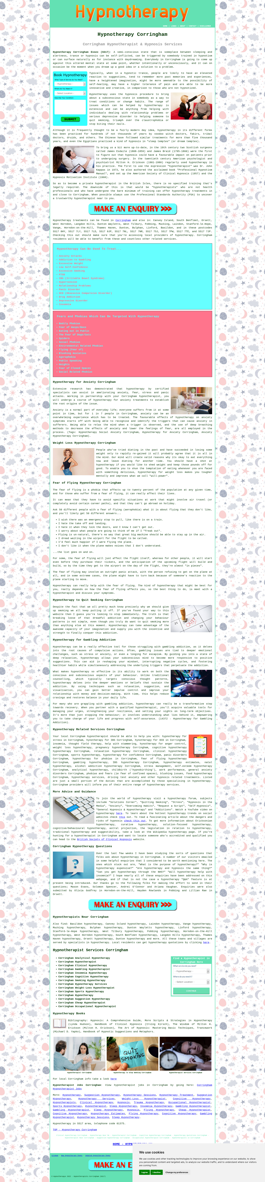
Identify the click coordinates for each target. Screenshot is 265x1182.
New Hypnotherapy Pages (71, 1156)
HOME (165, 26)
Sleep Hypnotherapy (123, 1106)
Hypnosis (123, 1102)
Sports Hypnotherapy (67, 1106)
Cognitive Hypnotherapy (192, 1098)
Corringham (123, 220)
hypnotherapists (164, 187)
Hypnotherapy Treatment (176, 1095)
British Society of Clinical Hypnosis (104, 839)
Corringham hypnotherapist (89, 736)
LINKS (173, 26)
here (119, 813)
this (122, 817)
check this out (135, 820)
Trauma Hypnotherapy (149, 1102)
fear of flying (70, 489)
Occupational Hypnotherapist (189, 1102)
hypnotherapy (153, 105)
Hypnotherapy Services (96, 1098)
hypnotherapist (179, 166)
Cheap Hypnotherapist (195, 1110)
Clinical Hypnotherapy (96, 1102)
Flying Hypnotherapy (159, 1110)
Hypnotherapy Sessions (139, 1095)
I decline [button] (157, 1172)
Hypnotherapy (72, 1095)
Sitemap (54, 1156)
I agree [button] (144, 1172)
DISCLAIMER (205, 26)
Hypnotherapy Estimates (108, 1113)
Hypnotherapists (64, 1102)
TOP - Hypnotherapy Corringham (75, 1129)
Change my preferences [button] (176, 1172)
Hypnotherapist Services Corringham (90, 950)
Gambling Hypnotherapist (193, 1106)
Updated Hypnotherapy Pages (97, 1156)
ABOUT (182, 26)
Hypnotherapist (95, 1106)
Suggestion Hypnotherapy (102, 1095)
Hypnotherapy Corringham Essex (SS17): (82, 52)
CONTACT (192, 26)
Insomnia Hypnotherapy (156, 1106)
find (64, 924)
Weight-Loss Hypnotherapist (144, 1098)
